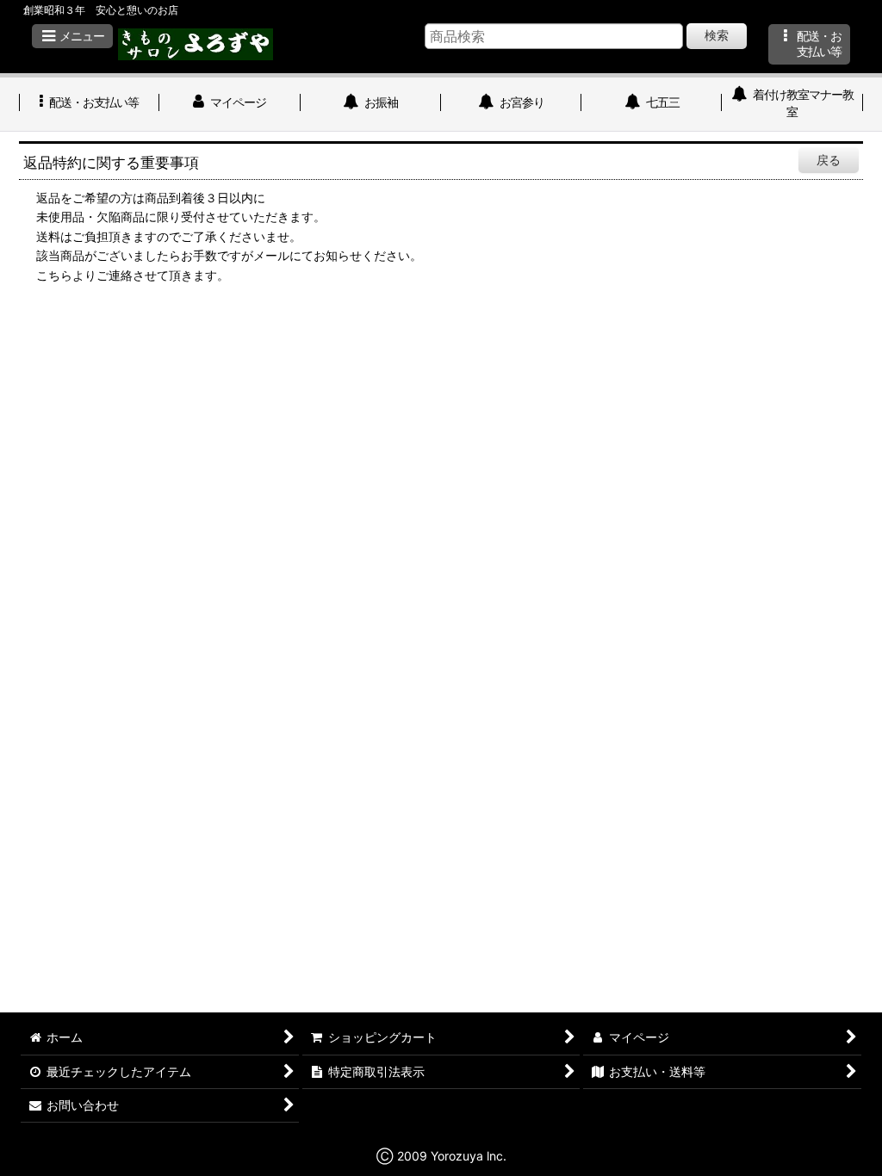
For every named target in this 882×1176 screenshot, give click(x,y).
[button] (72, 36)
